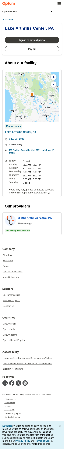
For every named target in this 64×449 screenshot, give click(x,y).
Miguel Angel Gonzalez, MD (35, 217)
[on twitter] (18, 383)
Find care (9, 19)
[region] (32, 97)
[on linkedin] (5, 383)
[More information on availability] (49, 193)
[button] (32, 95)
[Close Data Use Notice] (60, 426)
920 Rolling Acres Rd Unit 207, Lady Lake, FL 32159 (32, 151)
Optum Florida (9, 11)
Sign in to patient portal (32, 40)
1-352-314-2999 (16, 139)
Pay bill (32, 49)
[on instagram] (25, 383)
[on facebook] (11, 383)
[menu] (59, 3)
